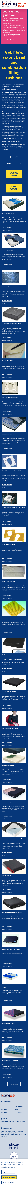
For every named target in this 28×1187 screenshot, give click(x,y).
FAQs (16, 1109)
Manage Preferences (9, 1177)
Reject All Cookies (8, 1172)
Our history (4, 1109)
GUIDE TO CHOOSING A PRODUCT (14, 173)
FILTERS (9, 163)
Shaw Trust (4, 1105)
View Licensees (9, 39)
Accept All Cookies (8, 1182)
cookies (7, 1162)
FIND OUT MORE (7, 227)
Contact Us (23, 1121)
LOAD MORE (14, 1084)
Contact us (4, 1112)
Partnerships (18, 1112)
